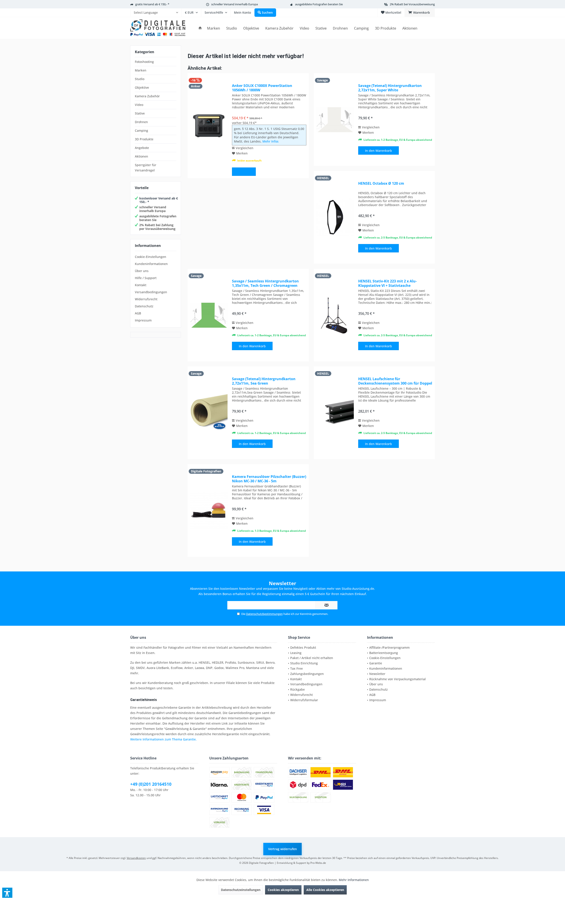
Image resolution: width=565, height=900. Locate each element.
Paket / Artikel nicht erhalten (311, 658)
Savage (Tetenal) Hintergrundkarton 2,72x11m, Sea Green (264, 381)
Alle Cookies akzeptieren (325, 890)
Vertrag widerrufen (282, 849)
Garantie (375, 663)
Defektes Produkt (303, 647)
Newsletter (377, 674)
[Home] (200, 28)
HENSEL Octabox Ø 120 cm (381, 183)
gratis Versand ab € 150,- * (152, 4)
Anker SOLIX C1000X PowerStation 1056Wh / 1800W (262, 87)
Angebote (142, 148)
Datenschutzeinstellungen (240, 890)
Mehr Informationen (354, 880)
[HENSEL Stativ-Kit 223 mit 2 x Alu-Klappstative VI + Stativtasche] (335, 315)
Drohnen (141, 122)
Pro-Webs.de (318, 863)
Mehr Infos (270, 141)
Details (244, 172)
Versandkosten (136, 858)
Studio (139, 79)
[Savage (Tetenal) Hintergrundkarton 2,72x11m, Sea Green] (209, 413)
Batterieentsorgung (383, 653)
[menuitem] (155, 12)
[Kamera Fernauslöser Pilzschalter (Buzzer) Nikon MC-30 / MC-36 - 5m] (209, 510)
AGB (138, 313)
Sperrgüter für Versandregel (145, 167)
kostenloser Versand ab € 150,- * (158, 200)
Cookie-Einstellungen (150, 257)
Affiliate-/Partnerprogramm (389, 647)
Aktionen (141, 156)
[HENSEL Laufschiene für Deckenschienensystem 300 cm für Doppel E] (335, 413)
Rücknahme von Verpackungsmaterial (397, 679)
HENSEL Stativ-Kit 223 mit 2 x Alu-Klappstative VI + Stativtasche (387, 283)
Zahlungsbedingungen (307, 674)
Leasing (295, 653)
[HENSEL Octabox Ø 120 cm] (335, 217)
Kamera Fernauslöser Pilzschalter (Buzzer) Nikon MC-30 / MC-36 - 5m (269, 478)
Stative (140, 113)
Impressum (143, 320)
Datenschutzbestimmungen (264, 614)
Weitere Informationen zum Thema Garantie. (163, 739)
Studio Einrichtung (304, 663)
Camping (141, 130)
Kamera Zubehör (147, 96)
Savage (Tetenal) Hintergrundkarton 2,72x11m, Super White (390, 87)
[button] (7, 893)
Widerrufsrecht (146, 299)
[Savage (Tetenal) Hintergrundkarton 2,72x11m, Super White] (335, 119)
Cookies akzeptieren (283, 890)
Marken (140, 70)
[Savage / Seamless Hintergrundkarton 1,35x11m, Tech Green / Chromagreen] (209, 315)
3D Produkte (144, 139)
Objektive (142, 87)
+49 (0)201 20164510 (150, 784)
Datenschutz (144, 306)
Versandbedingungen (151, 292)
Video (139, 105)
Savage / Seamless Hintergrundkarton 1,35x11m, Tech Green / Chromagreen (265, 283)
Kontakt (140, 285)
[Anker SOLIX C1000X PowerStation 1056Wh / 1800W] (209, 125)
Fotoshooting (144, 62)
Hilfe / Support (145, 278)
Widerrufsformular (304, 700)
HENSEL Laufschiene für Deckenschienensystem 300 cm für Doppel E (395, 381)
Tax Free (296, 668)
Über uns (142, 271)
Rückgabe (297, 689)
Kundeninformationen (151, 264)
